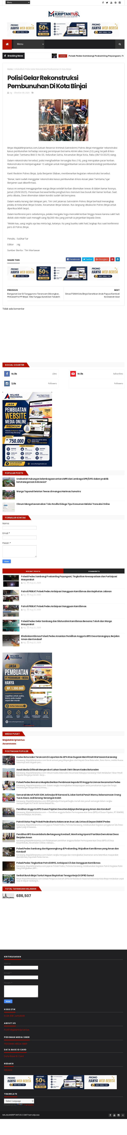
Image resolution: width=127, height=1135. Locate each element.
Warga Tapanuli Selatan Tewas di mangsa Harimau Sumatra (48, 491)
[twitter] (107, 2)
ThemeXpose (33, 1115)
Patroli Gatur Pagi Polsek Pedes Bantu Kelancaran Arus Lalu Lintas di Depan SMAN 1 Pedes (63, 821)
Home (10, 69)
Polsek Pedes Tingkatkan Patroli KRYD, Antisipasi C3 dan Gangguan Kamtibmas (58, 862)
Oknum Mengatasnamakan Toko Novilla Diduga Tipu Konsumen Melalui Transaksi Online (63, 504)
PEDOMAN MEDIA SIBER (15, 1043)
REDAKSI (8, 1070)
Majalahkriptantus (13, 739)
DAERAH (45, 56)
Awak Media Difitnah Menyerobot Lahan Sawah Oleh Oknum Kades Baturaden (57, 769)
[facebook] (103, 2)
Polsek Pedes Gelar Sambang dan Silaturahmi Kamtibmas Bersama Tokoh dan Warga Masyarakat (66, 623)
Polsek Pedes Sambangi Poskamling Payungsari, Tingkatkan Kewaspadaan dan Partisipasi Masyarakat (69, 578)
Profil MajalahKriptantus (16, 1029)
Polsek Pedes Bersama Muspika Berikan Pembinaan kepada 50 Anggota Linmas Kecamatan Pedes (68, 782)
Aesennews (9, 743)
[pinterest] (115, 2)
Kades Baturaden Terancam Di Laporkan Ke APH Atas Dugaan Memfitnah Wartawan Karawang (66, 757)
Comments (94, 571)
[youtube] (111, 2)
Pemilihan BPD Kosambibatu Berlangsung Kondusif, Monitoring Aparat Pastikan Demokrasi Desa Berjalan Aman (67, 836)
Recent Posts (33, 571)
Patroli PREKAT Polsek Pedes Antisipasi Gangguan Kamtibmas (53, 606)
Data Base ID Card (14, 1056)
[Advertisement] (25, 920)
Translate (28, 1104)
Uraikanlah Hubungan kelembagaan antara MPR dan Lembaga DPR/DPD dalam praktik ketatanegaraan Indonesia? (62, 480)
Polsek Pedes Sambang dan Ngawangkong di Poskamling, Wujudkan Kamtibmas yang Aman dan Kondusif (67, 850)
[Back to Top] (123, 1115)
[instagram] (119, 2)
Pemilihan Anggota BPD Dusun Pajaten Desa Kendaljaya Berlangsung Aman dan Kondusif (63, 809)
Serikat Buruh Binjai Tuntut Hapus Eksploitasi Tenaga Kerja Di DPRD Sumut (55, 875)
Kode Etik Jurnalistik (14, 1015)
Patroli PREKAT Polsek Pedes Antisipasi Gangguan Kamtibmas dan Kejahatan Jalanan (66, 591)
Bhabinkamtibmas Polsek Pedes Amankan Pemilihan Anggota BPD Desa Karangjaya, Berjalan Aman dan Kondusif (70, 638)
